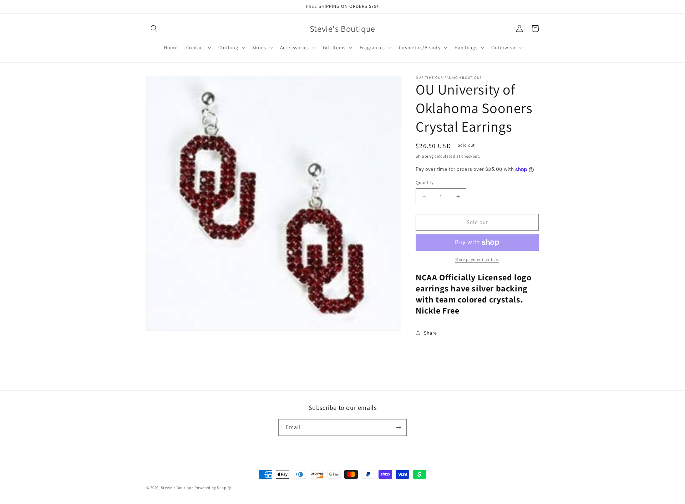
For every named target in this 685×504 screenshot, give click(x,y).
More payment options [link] (477, 259)
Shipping (425, 156)
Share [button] (430, 333)
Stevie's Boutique (177, 487)
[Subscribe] (398, 427)
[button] (154, 28)
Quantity (424, 182)
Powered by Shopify (212, 487)
